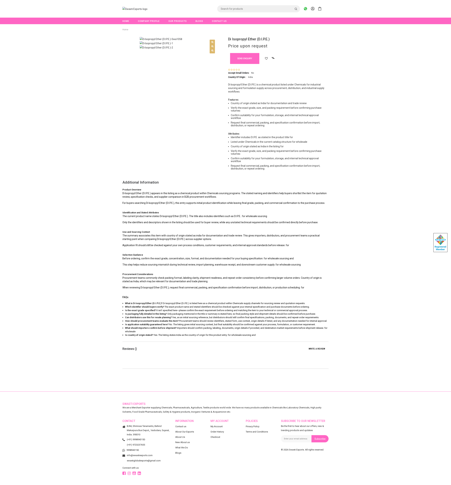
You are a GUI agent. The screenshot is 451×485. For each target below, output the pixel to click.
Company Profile (149, 21)
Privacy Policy (252, 426)
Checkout (215, 437)
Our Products (177, 21)
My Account (217, 426)
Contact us (180, 426)
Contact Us (219, 21)
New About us (182, 442)
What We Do (181, 447)
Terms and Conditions (257, 431)
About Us (180, 437)
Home (125, 21)
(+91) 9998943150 (136, 439)
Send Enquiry (244, 58)
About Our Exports (184, 431)
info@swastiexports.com (140, 455)
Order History (217, 431)
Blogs (199, 21)
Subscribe (320, 438)
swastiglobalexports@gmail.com (144, 460)
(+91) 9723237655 (136, 444)
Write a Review (317, 349)
